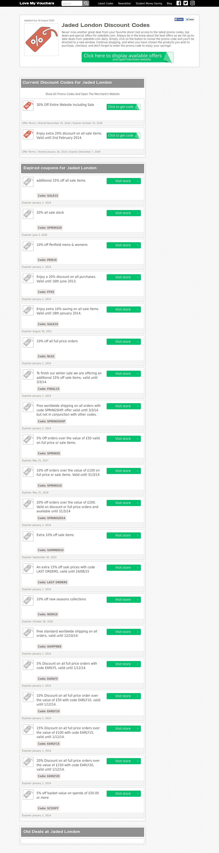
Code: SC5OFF (48, 808)
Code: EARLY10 (48, 711)
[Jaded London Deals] (28, 182)
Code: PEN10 (47, 260)
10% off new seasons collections (61, 599)
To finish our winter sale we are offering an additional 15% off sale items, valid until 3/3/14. (69, 377)
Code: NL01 (46, 356)
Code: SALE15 (48, 195)
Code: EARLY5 (48, 678)
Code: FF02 (46, 292)
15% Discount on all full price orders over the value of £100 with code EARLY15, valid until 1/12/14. (68, 732)
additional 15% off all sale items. (61, 180)
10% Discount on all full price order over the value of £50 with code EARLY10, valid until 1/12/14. (68, 699)
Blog (169, 3)
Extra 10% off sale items (55, 535)
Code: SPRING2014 (51, 518)
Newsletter (124, 3)
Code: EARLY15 (48, 743)
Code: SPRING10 (50, 485)
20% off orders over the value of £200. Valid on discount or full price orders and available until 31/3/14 (67, 506)
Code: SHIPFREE (49, 646)
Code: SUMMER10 (50, 550)
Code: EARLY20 (48, 776)
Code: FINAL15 (48, 388)
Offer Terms (29, 123)
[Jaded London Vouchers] (28, 106)
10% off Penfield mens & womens (62, 245)
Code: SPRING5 (49, 453)
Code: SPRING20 (50, 227)
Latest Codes (105, 3)
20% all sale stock (50, 212)
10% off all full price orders (57, 341)
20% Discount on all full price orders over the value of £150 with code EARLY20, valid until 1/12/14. (68, 765)
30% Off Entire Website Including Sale (65, 105)
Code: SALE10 (48, 324)
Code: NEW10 (48, 614)
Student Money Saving (149, 3)
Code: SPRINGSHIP (51, 421)
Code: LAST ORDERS (52, 582)
